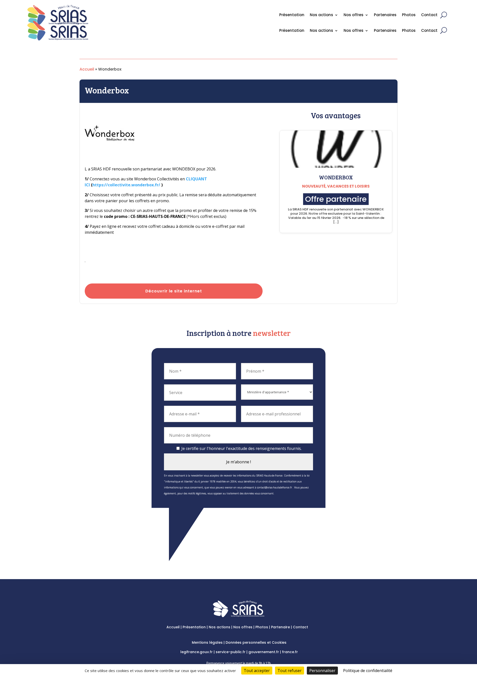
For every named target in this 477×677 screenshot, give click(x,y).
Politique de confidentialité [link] (367, 670)
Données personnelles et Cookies (256, 642)
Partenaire (280, 627)
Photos (409, 31)
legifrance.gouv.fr (196, 651)
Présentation (291, 31)
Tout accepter (257, 670)
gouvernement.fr (263, 651)
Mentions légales (207, 642)
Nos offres (353, 31)
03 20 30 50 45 (430, 9)
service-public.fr (230, 651)
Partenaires (385, 31)
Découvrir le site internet (173, 291)
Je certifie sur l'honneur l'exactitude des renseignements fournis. (241, 448)
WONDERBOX (336, 177)
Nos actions (321, 31)
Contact (429, 31)
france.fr (290, 651)
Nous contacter (400, 9)
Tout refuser (290, 670)
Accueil (87, 69)
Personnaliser (322, 670)
